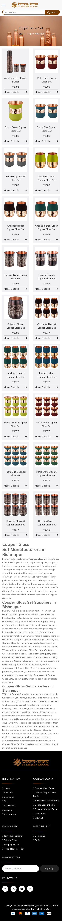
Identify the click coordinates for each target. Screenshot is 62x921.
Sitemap (7, 810)
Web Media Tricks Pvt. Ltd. (36, 909)
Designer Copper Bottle (45, 809)
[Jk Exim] (25, 4)
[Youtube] (22, 889)
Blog (5, 801)
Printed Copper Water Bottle (44, 794)
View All (38, 818)
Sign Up (49, 868)
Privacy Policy (10, 840)
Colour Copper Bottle (44, 805)
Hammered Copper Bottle (46, 800)
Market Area (9, 814)
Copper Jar (39, 813)
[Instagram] (30, 889)
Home (20, 33)
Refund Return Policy (13, 849)
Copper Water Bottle (44, 788)
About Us (8, 792)
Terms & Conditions (12, 836)
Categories (8, 797)
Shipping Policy (11, 844)
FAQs (37, 840)
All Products (9, 805)
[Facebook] (5, 889)
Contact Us (39, 836)
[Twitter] (14, 889)
